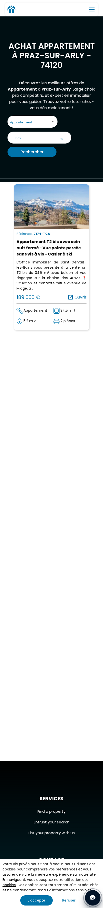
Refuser (69, 900)
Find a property (52, 811)
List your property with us (51, 832)
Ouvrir (77, 297)
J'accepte (36, 900)
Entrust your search (52, 822)
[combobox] (32, 122)
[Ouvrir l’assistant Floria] (92, 898)
